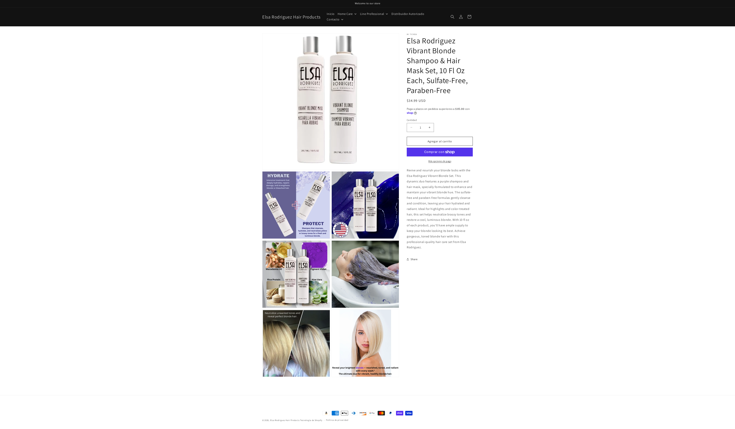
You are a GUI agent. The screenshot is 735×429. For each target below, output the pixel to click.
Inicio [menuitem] (331, 14)
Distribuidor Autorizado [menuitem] (407, 14)
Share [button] (414, 259)
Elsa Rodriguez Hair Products (285, 420)
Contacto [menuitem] (333, 19)
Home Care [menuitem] (345, 14)
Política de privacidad (337, 420)
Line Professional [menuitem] (372, 14)
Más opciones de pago (439, 161)
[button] (452, 17)
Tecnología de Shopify (311, 420)
